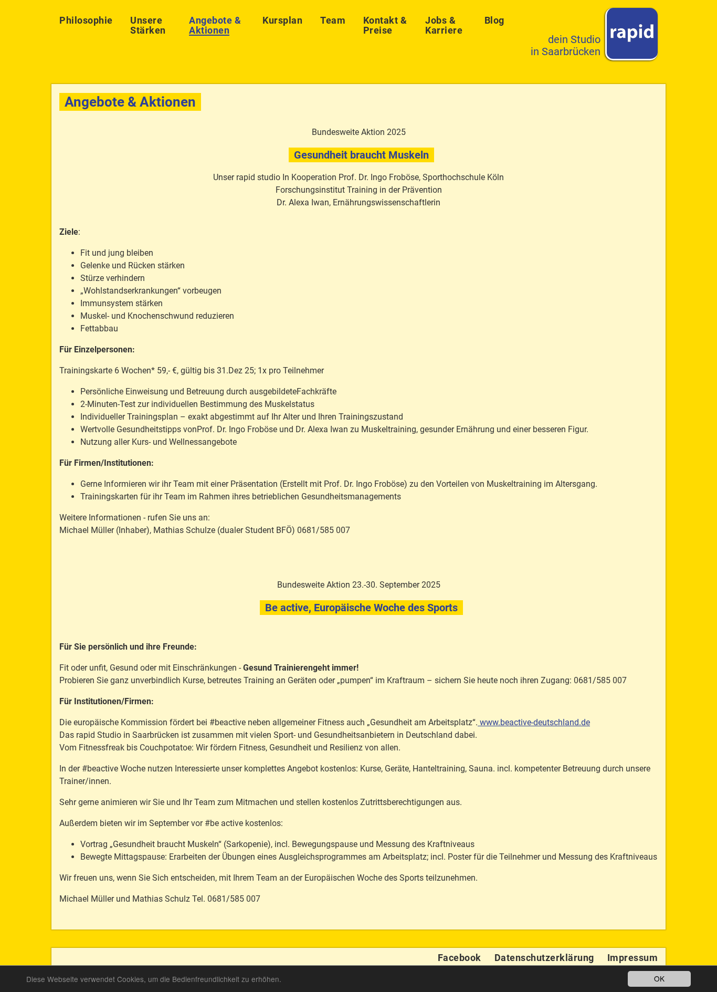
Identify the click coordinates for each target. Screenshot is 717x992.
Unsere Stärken (148, 25)
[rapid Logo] (631, 34)
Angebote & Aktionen (215, 25)
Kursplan (282, 20)
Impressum (632, 957)
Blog (494, 20)
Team (332, 20)
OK (659, 978)
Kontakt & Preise (385, 25)
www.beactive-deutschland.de (534, 722)
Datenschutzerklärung (544, 957)
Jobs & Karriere (443, 25)
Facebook (459, 957)
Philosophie (86, 20)
